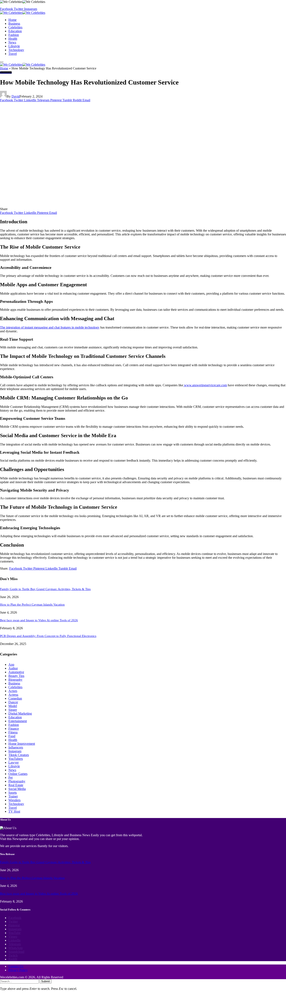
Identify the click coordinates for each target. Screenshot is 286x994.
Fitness (13, 732)
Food (11, 736)
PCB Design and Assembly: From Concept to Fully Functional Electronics (48, 636)
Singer (12, 709)
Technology (16, 50)
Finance (13, 728)
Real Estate (15, 785)
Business (14, 23)
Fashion (13, 35)
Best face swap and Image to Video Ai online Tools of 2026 (39, 620)
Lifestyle (14, 46)
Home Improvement (21, 743)
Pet (10, 777)
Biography (15, 679)
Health (12, 38)
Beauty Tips (16, 676)
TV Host (14, 811)
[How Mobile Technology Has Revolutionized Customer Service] (80, 205)
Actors (12, 691)
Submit (45, 981)
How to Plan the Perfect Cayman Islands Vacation (32, 604)
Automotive (16, 672)
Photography (16, 781)
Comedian (15, 698)
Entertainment (17, 721)
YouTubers (15, 758)
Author (13, 668)
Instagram (14, 751)
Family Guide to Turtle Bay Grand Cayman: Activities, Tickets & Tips (45, 589)
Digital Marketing (20, 713)
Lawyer (13, 762)
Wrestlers (14, 800)
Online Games (17, 774)
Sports (12, 792)
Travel (12, 53)
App (11, 664)
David (16, 96)
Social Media (17, 789)
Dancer (13, 702)
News (12, 42)
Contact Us (15, 966)
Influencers (15, 747)
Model (12, 706)
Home (12, 20)
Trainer (13, 796)
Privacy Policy (18, 970)
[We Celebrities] (22, 12)
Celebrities (15, 27)
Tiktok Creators (18, 755)
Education (15, 31)
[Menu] (1, 62)
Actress (13, 694)
